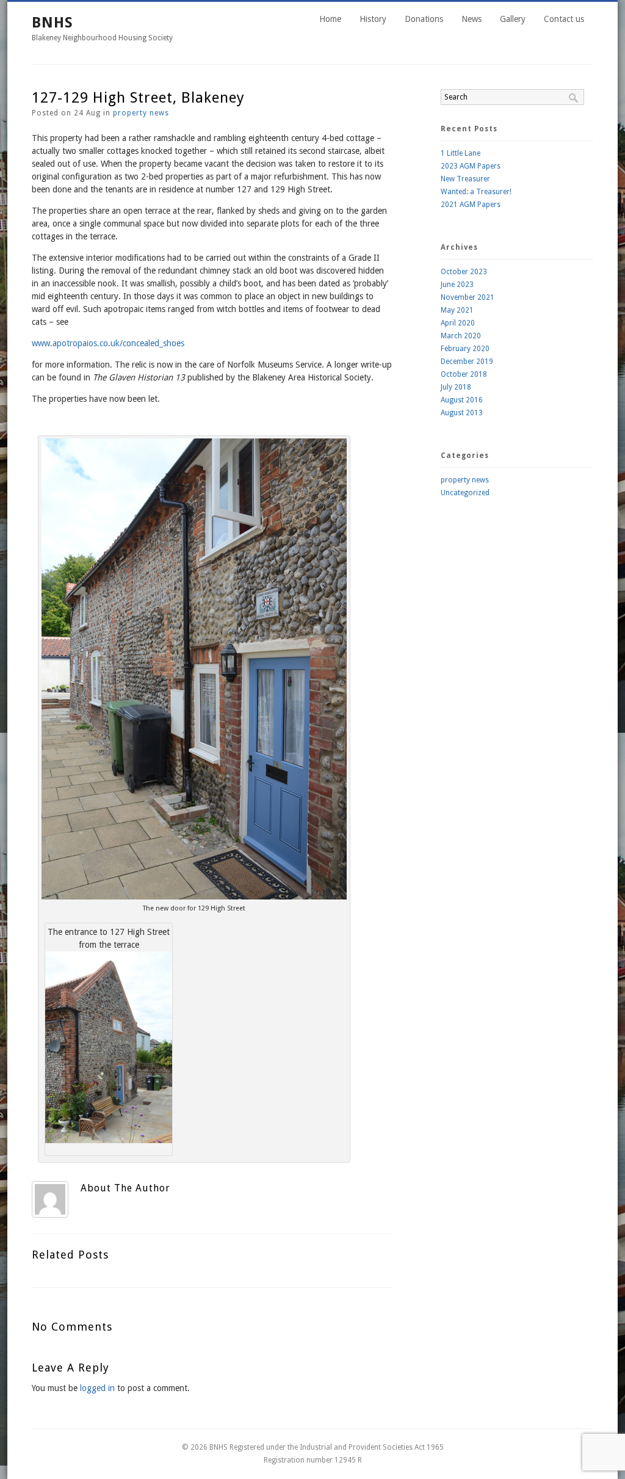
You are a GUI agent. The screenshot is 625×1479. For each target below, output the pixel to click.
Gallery (513, 19)
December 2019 (467, 361)
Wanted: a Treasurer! (476, 191)
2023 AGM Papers (470, 166)
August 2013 (462, 413)
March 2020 (461, 336)
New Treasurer (465, 179)
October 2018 (464, 374)
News (471, 19)
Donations (424, 19)
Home (330, 19)
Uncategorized (465, 493)
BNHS (52, 22)
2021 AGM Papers (470, 204)
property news (141, 113)
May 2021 (457, 310)
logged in (97, 1388)
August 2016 (462, 400)
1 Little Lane (460, 153)
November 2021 (467, 297)
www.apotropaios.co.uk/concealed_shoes (108, 343)
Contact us (564, 19)
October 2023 (464, 271)
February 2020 (465, 348)
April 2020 (458, 323)
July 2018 (456, 387)
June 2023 (457, 284)
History (372, 19)
